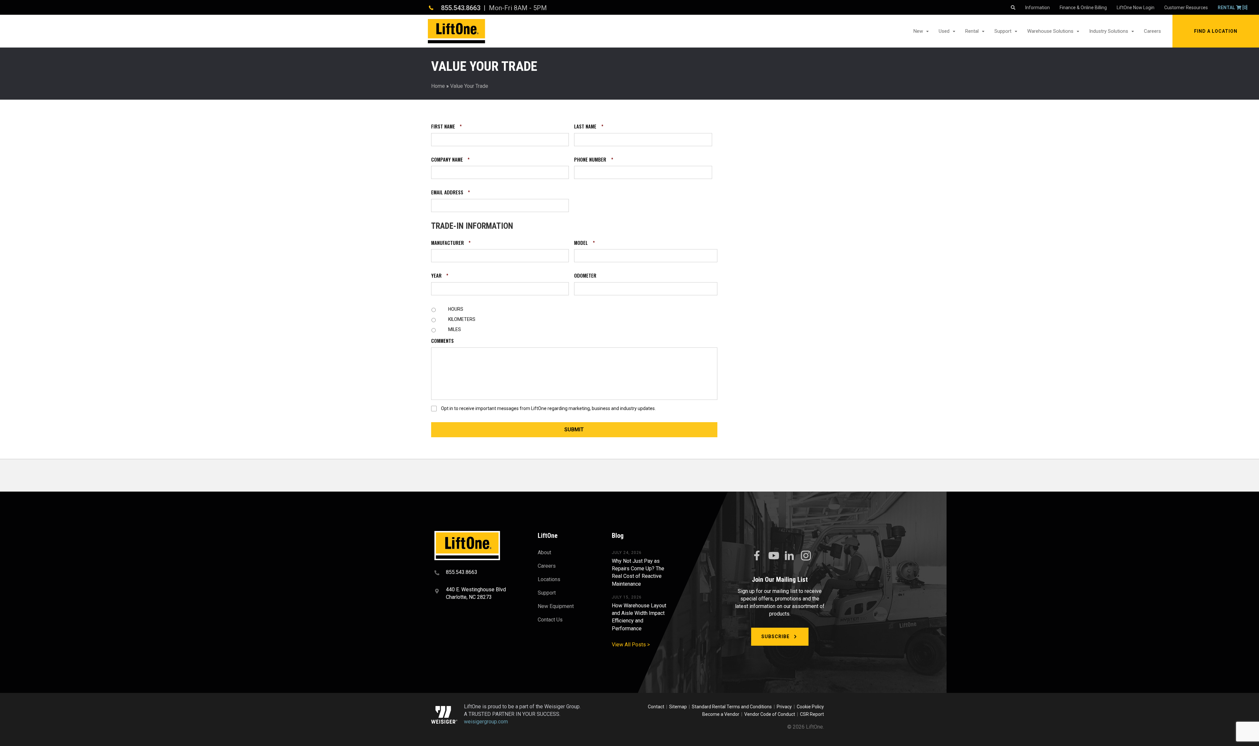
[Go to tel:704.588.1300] (477, 573)
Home (438, 86)
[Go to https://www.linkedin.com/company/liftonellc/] (789, 556)
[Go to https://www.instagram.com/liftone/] (806, 556)
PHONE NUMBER (593, 159)
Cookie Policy (810, 706)
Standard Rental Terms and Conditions (732, 706)
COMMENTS (442, 341)
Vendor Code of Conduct (770, 714)
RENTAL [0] (1233, 7)
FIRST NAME (446, 126)
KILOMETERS (461, 319)
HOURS (455, 309)
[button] (1215, 31)
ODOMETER (585, 275)
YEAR (439, 275)
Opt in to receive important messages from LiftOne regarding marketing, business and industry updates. (548, 408)
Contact (656, 706)
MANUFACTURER (450, 243)
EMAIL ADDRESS (450, 192)
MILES (454, 329)
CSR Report (812, 714)
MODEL (584, 243)
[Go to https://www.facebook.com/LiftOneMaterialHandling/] (757, 556)
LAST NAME (588, 126)
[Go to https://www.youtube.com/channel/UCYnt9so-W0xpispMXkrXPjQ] (773, 556)
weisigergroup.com (486, 721)
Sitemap (679, 706)
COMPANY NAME (450, 159)
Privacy (784, 706)
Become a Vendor (720, 714)
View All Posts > (631, 644)
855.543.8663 (460, 8)
